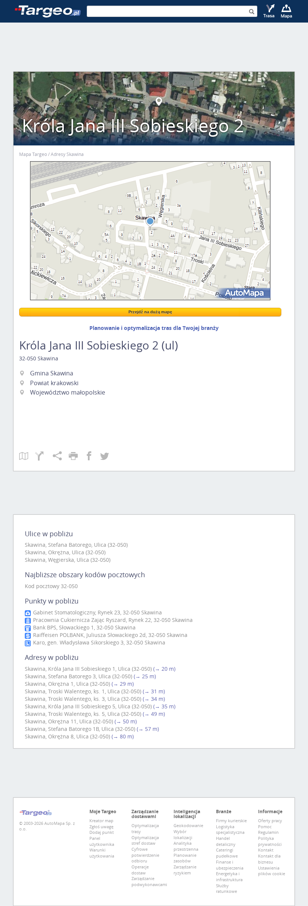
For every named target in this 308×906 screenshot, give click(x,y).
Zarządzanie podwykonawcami (149, 881)
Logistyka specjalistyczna (230, 829)
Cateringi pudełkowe (227, 853)
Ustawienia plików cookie (271, 871)
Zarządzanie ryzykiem (185, 870)
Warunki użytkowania (101, 853)
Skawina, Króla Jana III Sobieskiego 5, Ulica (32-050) (88, 706)
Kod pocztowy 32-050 (51, 586)
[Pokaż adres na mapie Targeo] (27, 457)
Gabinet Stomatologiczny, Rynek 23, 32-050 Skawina (97, 612)
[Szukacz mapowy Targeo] (286, 11)
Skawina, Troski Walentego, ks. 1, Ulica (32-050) (83, 691)
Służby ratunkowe (226, 888)
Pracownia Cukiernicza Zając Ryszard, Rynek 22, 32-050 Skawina (112, 619)
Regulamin (268, 832)
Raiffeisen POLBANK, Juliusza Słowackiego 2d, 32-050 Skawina (109, 634)
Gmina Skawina (51, 373)
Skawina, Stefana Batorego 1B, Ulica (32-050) (80, 728)
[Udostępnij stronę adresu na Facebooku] (92, 457)
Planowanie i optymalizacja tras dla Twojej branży (154, 327)
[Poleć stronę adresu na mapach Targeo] (61, 457)
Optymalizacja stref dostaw (145, 840)
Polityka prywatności (270, 841)
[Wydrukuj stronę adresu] (77, 457)
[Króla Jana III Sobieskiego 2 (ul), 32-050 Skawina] (150, 230)
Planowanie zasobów (185, 858)
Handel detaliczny (226, 841)
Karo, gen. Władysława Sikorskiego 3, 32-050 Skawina (98, 642)
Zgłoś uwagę (101, 826)
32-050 (27, 358)
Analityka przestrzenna (186, 846)
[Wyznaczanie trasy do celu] (269, 11)
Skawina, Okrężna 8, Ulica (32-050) (67, 736)
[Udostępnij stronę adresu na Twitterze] (104, 457)
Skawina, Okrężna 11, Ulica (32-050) (69, 721)
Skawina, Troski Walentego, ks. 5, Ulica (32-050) (83, 713)
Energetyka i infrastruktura (229, 876)
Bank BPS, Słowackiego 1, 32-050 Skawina (84, 627)
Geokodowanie (188, 825)
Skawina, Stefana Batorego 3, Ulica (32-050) (78, 676)
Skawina (48, 358)
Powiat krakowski (54, 383)
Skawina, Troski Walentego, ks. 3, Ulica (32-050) (83, 698)
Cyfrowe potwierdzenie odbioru (145, 855)
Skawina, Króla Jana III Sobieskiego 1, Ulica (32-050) (88, 668)
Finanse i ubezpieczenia (229, 865)
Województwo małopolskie (67, 392)
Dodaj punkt (101, 832)
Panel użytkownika (101, 841)
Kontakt (265, 850)
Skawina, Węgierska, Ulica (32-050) (67, 559)
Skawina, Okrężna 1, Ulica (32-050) (67, 683)
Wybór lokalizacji (183, 834)
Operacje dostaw (140, 870)
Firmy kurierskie (231, 820)
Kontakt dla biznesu (269, 859)
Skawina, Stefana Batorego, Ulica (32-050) (76, 544)
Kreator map (101, 820)
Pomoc (265, 826)
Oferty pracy (270, 820)
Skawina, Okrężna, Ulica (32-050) (65, 552)
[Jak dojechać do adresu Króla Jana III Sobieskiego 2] (44, 457)
